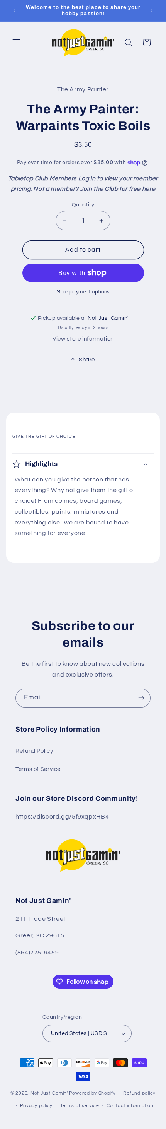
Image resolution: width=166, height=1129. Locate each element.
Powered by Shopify (92, 1093)
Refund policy (139, 1093)
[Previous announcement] (14, 10)
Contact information (130, 1105)
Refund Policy (34, 751)
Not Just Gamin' (49, 1093)
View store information (83, 339)
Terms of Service (38, 769)
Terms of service (79, 1105)
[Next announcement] (151, 10)
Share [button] (87, 360)
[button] (16, 42)
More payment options (83, 292)
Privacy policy (36, 1105)
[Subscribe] (141, 698)
